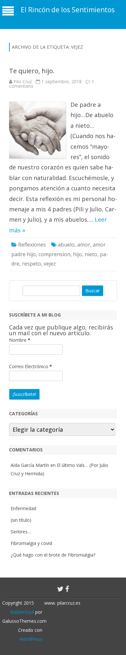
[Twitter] (60, 588)
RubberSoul (22, 612)
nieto (91, 254)
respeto (31, 263)
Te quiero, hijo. (32, 70)
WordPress (30, 639)
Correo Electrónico (30, 366)
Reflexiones (32, 244)
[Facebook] (67, 588)
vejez (50, 263)
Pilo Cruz (23, 81)
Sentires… (21, 532)
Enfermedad (23, 508)
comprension (54, 254)
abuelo (66, 244)
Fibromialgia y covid (31, 543)
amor (83, 244)
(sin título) (21, 520)
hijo (77, 254)
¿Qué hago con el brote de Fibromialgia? (53, 555)
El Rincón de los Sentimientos (68, 9)
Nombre (19, 340)
